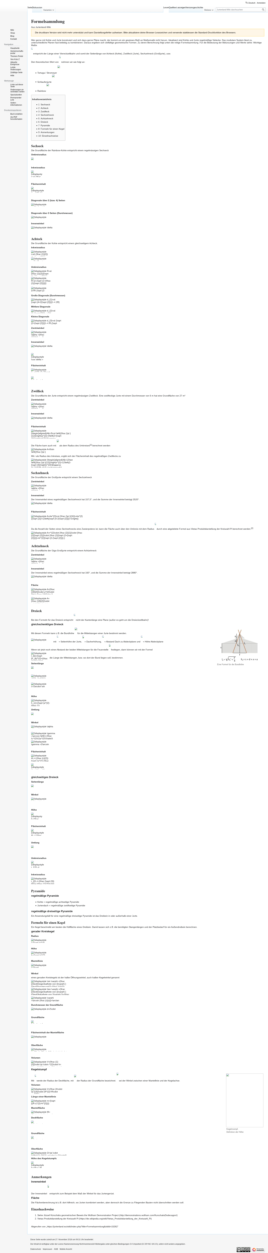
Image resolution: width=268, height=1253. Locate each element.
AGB (56, 1249)
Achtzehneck (90, 550)
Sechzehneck (85, 477)
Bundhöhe (69, 633)
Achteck (93, 243)
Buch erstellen (16, 114)
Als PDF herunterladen (16, 118)
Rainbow (56, 150)
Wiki (12, 30)
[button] (48, 9)
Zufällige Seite (16, 72)
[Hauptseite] (13, 12)
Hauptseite (15, 48)
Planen (51, 42)
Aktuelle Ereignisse (14, 63)
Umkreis (134, 529)
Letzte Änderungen (15, 68)
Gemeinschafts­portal (17, 52)
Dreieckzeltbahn (139, 620)
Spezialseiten (16, 95)
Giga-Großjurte (59, 550)
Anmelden (261, 3)
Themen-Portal (16, 56)
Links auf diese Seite (16, 85)
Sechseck (104, 150)
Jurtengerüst (107, 1193)
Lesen (166, 7)
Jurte (135, 53)
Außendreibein (178, 927)
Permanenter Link (15, 99)
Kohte (118, 53)
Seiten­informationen (16, 104)
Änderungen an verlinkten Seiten (17, 91)
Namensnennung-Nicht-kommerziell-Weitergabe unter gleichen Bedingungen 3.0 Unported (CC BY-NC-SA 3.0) (111, 1244)
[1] (91, 445)
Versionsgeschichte (194, 7)
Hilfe (12, 75)
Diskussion (37, 7)
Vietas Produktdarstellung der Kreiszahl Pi (57, 1218)
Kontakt (13, 39)
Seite (29, 7)
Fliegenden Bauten (143, 1202)
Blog (12, 36)
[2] (252, 528)
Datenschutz (35, 1249)
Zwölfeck (93, 395)
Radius (150, 529)
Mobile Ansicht (66, 1249)
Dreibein (87, 927)
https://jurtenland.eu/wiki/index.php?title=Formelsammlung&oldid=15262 (82, 1226)
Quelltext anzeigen (177, 7)
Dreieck (59, 620)
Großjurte (159, 53)
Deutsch (251, 3)
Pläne (96, 40)
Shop (12, 33)
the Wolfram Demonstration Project (101, 1215)
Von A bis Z (15, 59)
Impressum (47, 1249)
